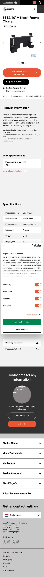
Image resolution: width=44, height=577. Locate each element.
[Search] (34, 3)
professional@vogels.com (13, 532)
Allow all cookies (22, 322)
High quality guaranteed (15, 91)
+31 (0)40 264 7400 (11, 529)
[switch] (38, 291)
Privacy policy (7, 560)
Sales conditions (8, 570)
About (5, 96)
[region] (22, 43)
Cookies (5, 567)
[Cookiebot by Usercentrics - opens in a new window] (31, 245)
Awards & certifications (35, 96)
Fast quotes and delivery (16, 88)
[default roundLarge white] (41, 43)
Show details (32, 315)
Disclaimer (6, 563)
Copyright (6, 556)
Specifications (16, 96)
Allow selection (22, 329)
